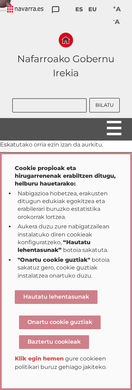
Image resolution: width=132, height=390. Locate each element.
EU (92, 9)
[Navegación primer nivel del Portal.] (25, 9)
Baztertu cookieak (54, 341)
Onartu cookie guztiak (59, 322)
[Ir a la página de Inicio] (66, 40)
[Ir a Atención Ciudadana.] (55, 10)
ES (79, 9)
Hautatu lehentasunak (56, 296)
